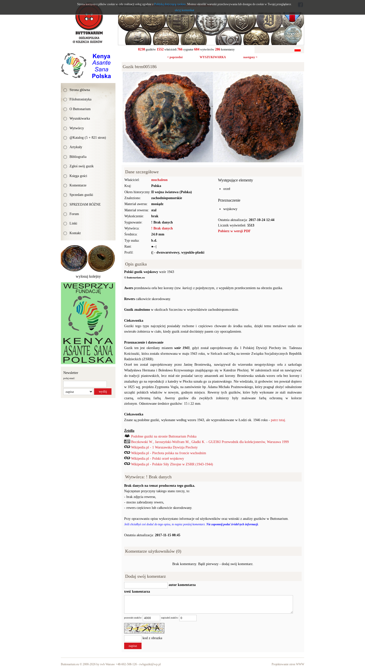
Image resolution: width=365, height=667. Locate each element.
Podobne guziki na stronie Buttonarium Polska (163, 436)
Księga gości (78, 176)
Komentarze (78, 185)
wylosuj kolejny (88, 276)
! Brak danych (162, 228)
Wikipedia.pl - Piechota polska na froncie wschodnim (168, 453)
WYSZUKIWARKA (213, 57)
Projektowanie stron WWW (288, 664)
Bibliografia (78, 157)
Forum (74, 214)
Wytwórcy (77, 128)
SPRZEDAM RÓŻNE (85, 204)
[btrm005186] (213, 74)
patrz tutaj (278, 420)
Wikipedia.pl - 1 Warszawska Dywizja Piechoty (164, 447)
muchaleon (159, 180)
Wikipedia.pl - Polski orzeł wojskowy (157, 458)
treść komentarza (137, 591)
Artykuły (76, 147)
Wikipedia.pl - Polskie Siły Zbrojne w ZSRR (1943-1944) (172, 464)
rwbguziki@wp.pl (150, 664)
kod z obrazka (152, 638)
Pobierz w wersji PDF (234, 231)
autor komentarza (182, 585)
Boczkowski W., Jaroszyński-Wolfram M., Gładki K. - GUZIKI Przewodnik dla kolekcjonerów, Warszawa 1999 (210, 442)
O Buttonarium (80, 109)
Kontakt (75, 233)
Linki (73, 223)
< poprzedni (174, 57)
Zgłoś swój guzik (82, 166)
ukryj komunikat (184, 10)
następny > (250, 57)
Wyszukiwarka (80, 118)
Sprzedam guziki (81, 195)
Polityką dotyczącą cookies (170, 4)
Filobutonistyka (80, 99)
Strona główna (80, 90)
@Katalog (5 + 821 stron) (88, 137)
